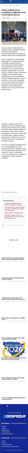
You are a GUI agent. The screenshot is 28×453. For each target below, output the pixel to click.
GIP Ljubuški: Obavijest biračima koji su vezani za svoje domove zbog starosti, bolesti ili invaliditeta (13, 358)
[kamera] (17, 5)
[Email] (15, 230)
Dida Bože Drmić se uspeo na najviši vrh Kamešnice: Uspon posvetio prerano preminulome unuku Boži (12, 258)
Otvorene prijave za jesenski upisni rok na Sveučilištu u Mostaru (13, 318)
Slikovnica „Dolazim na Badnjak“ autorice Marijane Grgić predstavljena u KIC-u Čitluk (12, 378)
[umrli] (20, 5)
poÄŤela (22, 225)
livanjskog (13, 225)
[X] (8, 230)
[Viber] (22, 230)
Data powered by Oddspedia (14, 412)
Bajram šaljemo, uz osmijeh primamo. (14, 212)
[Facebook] (5, 230)
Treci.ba (15, 192)
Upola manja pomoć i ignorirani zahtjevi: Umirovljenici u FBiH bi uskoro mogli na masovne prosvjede (15, 209)
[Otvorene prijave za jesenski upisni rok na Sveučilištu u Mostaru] (14, 309)
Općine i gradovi (5, 17)
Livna (16, 225)
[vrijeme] (10, 5)
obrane (19, 225)
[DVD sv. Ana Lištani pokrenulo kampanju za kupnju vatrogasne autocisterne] (14, 389)
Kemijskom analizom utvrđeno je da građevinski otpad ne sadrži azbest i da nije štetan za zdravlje (14, 216)
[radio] (13, 5)
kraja (10, 225)
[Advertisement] (14, 107)
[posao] (7, 5)
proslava (2, 226)
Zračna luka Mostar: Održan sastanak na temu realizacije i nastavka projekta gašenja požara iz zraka (13, 298)
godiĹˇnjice (7, 225)
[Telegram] (19, 230)
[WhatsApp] (12, 230)
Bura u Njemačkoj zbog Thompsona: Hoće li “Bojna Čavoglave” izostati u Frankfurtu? (12, 338)
